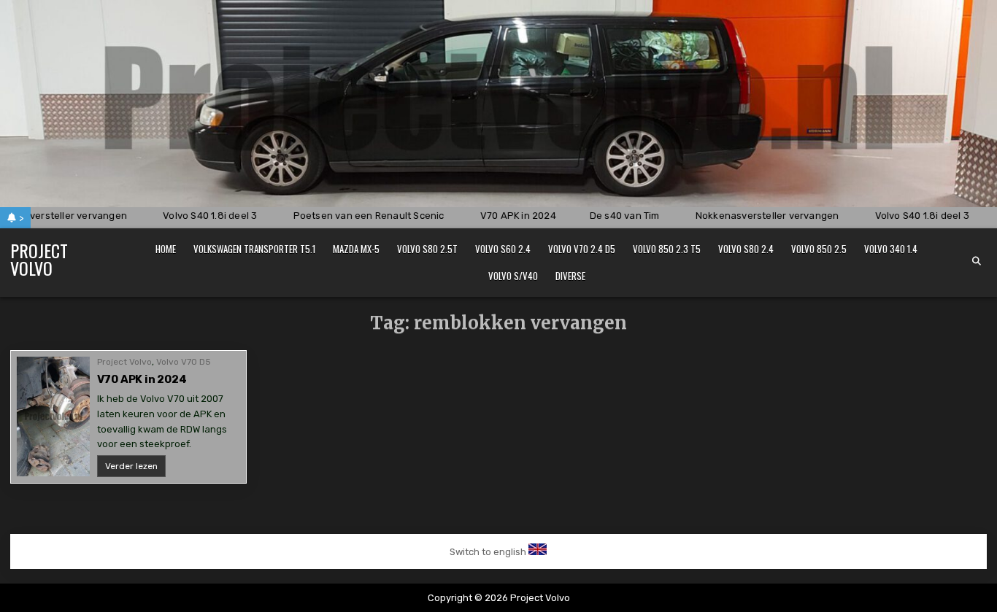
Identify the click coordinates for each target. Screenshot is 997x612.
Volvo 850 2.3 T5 (667, 248)
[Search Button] (976, 261)
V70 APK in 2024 (142, 379)
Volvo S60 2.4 (503, 248)
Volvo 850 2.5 (819, 248)
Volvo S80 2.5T (427, 248)
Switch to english (488, 551)
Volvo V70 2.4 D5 (581, 248)
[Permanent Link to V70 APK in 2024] (53, 416)
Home (165, 248)
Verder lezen (135, 468)
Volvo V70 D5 (183, 362)
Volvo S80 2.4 (746, 248)
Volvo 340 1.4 (890, 248)
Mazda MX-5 (356, 248)
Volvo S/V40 (513, 275)
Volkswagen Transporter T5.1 (254, 248)
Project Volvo (39, 259)
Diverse (570, 275)
